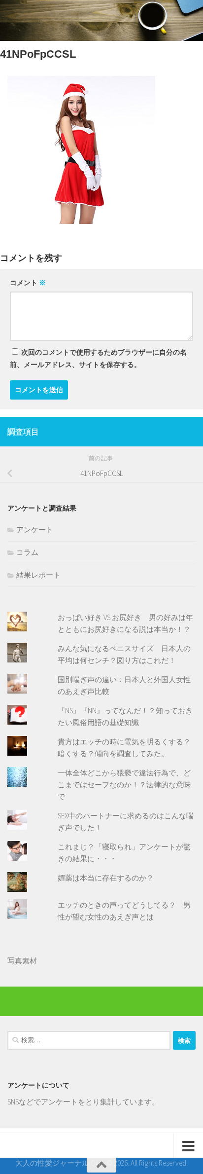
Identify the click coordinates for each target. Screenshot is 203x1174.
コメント (28, 282)
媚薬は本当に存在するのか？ (106, 877)
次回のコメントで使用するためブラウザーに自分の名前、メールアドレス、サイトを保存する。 (98, 358)
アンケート (34, 529)
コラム (27, 552)
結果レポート (38, 575)
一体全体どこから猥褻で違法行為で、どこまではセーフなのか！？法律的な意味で (124, 784)
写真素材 (22, 960)
